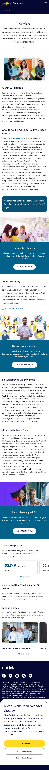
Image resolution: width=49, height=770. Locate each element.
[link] (20, 636)
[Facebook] (4, 676)
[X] (10, 676)
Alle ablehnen (24, 751)
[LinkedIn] (17, 676)
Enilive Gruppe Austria (14, 138)
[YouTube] (30, 676)
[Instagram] (24, 676)
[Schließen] (46, 702)
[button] (24, 47)
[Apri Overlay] (24, 69)
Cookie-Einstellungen (24, 758)
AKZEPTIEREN (24, 744)
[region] (24, 734)
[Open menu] (45, 3)
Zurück (7, 11)
